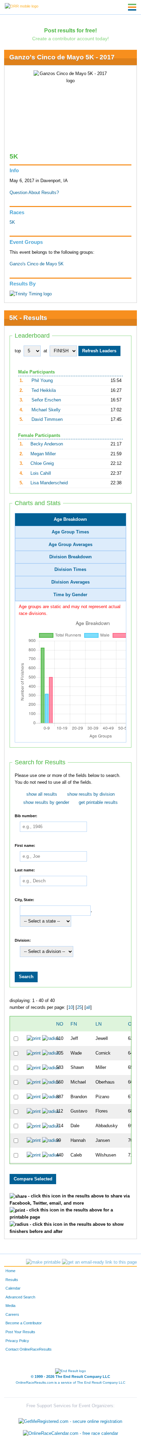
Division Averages (70, 582)
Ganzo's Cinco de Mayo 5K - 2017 (62, 57)
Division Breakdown (70, 557)
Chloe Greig (42, 463)
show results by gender (46, 802)
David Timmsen (47, 419)
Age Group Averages (70, 544)
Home (10, 1271)
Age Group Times (70, 532)
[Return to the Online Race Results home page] (21, 6)
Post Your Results (20, 1332)
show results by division (91, 794)
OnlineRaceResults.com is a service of (70, 1382)
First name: (25, 845)
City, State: (24, 899)
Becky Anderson (46, 444)
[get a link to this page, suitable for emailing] (99, 1262)
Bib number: (26, 816)
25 (79, 1007)
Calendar (13, 1288)
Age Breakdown (70, 519)
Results (11, 1280)
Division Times (70, 569)
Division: (23, 940)
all (88, 1007)
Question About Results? (34, 192)
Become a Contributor (23, 1323)
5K (12, 222)
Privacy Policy (17, 1341)
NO (59, 1024)
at (45, 351)
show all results (41, 794)
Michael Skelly (46, 410)
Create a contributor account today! (70, 38)
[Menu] (132, 7)
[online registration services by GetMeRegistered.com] (70, 1419)
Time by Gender (70, 594)
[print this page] (43, 1262)
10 (70, 1007)
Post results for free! (70, 30)
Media (10, 1306)
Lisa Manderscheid (49, 483)
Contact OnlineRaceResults (28, 1349)
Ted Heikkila (43, 390)
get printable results (98, 802)
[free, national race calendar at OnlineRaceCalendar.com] (70, 1433)
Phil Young (42, 380)
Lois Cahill (40, 473)
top (18, 351)
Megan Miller (43, 454)
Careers (12, 1314)
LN (98, 1024)
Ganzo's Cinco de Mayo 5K (37, 264)
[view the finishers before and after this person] (51, 1038)
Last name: (25, 870)
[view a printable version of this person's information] (34, 1038)
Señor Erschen (46, 400)
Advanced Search (20, 1297)
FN (73, 1024)
